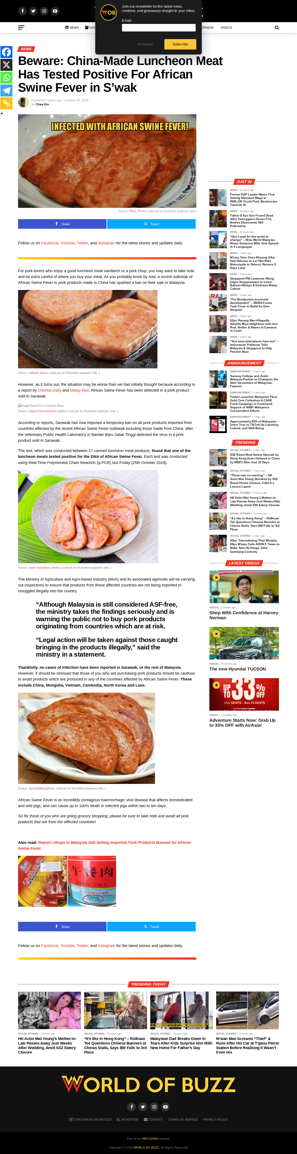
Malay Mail (79, 390)
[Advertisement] (244, 144)
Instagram (106, 243)
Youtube (67, 243)
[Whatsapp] (6, 78)
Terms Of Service (183, 1119)
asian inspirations (40, 567)
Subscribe (180, 44)
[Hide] (1, 113)
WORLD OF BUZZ (146, 1147)
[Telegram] (6, 90)
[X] (6, 65)
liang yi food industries (43, 411)
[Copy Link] (6, 103)
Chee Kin (42, 104)
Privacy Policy (215, 1119)
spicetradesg (37, 788)
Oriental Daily (49, 390)
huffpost (34, 372)
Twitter (82, 243)
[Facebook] (6, 52)
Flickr (132, 211)
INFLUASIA (150, 1138)
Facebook (49, 243)
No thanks (145, 44)
